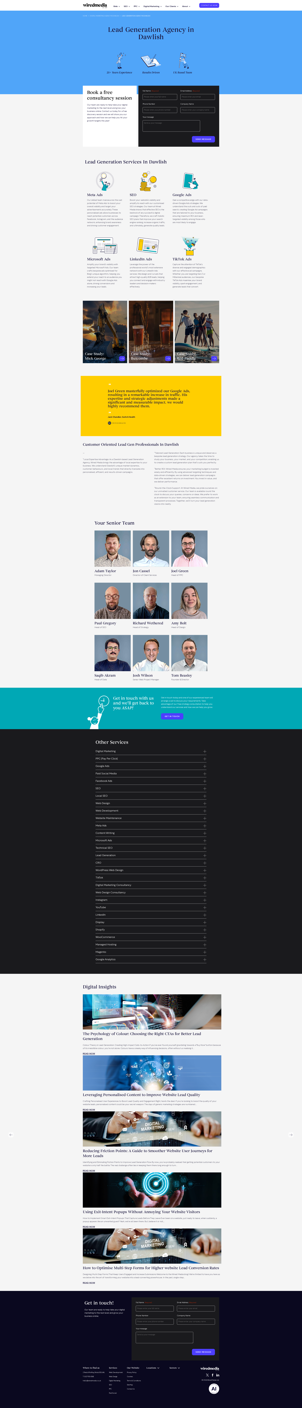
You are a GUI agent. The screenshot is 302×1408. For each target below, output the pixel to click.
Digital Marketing (151, 6)
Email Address (190, 91)
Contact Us (131, 1389)
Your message (148, 117)
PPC (136, 6)
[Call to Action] (122, 358)
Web (115, 6)
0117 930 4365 (89, 1376)
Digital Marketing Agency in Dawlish (104, 16)
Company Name (187, 104)
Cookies (130, 1376)
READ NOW (89, 1054)
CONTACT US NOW (209, 5)
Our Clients (170, 6)
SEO (126, 6)
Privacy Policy (132, 1372)
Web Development (116, 1372)
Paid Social (113, 1393)
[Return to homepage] (95, 5)
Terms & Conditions (134, 1381)
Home (85, 16)
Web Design (113, 1376)
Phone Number (149, 104)
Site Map (130, 1385)
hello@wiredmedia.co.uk (92, 1381)
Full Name (151, 91)
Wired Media (211, 1380)
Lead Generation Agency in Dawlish (136, 16)
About (185, 6)
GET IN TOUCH (172, 716)
